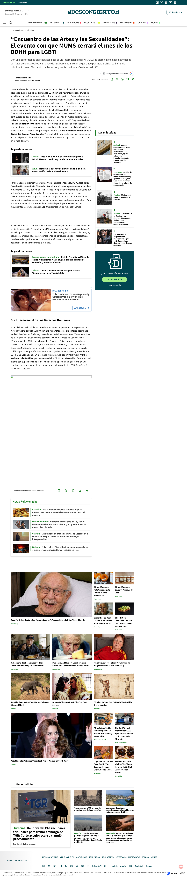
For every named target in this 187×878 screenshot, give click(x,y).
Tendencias (73, 22)
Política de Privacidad (99, 866)
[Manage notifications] (181, 867)
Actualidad (56, 22)
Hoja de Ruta (91, 22)
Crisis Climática (22, 2)
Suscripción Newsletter (118, 866)
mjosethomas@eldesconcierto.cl (13, 875)
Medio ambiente (36, 22)
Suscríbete (114, 279)
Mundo (155, 22)
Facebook (43, 866)
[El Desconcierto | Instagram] (166, 2)
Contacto (149, 866)
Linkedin (66, 866)
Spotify (71, 866)
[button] (175, 12)
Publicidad (139, 866)
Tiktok (77, 866)
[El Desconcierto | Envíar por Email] (127, 79)
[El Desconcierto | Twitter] (161, 2)
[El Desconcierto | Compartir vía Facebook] (112, 79)
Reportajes (109, 22)
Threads (82, 866)
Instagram (55, 866)
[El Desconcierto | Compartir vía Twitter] (117, 79)
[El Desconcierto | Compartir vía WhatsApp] (122, 79)
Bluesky (88, 866)
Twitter (49, 866)
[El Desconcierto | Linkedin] (175, 2)
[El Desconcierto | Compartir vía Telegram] (132, 79)
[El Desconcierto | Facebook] (157, 2)
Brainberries (60, 291)
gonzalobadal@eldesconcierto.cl (62, 875)
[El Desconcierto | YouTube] (170, 2)
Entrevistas (126, 22)
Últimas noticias (50, 857)
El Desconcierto (17, 30)
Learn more (80, 308)
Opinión (142, 22)
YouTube (60, 866)
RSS (130, 866)
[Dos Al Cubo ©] (176, 875)
